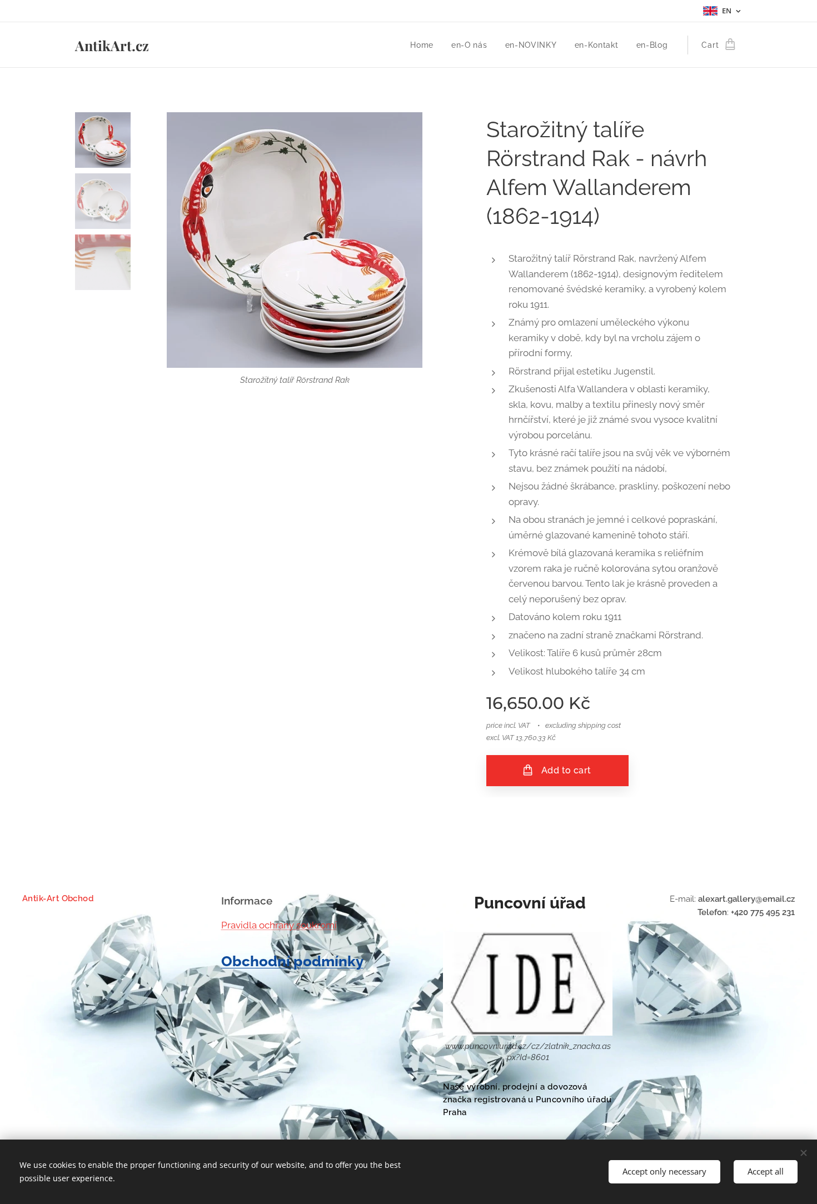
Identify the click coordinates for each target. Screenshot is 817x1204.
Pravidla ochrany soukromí (279, 925)
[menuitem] (424, 45)
